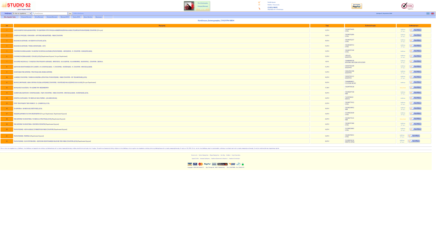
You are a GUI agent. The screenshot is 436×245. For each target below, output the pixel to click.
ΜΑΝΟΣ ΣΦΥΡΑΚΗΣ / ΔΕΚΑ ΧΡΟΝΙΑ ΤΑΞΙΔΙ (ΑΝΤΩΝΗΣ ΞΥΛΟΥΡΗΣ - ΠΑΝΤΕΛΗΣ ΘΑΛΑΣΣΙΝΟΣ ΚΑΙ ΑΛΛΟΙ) (48, 82)
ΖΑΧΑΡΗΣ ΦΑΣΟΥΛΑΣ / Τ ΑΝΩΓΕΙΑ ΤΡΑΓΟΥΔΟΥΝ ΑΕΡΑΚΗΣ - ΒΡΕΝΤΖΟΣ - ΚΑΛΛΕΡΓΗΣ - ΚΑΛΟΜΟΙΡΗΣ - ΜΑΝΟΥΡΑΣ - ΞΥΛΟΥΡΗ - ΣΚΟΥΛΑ (58, 61)
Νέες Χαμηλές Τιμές (10, 17)
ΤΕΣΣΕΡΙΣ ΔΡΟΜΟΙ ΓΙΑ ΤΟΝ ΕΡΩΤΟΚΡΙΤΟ (27, 114)
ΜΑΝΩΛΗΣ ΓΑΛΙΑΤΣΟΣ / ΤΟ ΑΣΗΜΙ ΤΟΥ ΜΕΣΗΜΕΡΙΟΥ (31, 87)
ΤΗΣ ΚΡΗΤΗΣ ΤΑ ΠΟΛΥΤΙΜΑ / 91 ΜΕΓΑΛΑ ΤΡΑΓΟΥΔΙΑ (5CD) (32, 119)
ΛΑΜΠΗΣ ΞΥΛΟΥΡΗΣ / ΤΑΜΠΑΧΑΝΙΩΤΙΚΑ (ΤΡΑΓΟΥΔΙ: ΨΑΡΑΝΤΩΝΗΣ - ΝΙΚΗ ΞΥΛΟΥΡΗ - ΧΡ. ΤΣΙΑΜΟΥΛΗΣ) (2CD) (50, 77)
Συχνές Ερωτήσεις (236, 155)
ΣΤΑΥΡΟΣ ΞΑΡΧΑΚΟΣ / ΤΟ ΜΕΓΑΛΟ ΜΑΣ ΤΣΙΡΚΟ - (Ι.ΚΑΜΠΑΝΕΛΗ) (35, 98)
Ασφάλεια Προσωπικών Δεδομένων (219, 158)
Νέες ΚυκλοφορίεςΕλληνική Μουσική (203, 4)
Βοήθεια (270, 4)
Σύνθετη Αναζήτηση (78, 13)
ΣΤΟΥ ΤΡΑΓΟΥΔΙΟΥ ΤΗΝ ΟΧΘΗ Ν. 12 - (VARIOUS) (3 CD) (31, 103)
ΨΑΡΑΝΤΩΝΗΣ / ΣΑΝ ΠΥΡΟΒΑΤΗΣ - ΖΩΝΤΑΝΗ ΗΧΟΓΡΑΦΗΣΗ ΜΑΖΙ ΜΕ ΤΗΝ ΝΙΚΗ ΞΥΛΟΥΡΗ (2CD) (45, 141)
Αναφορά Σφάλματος (205, 158)
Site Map (223, 155)
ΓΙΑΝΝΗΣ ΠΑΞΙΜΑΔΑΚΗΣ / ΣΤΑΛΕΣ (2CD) (27, 56)
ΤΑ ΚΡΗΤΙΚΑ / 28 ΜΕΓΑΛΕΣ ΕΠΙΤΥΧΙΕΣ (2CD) (28, 108)
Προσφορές (99, 17)
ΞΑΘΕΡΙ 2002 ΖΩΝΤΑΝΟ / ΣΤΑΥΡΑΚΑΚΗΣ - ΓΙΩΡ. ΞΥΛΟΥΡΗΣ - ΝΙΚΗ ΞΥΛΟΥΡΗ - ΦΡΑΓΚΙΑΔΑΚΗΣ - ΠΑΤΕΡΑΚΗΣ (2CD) (51, 93)
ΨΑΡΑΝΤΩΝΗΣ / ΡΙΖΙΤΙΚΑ (22, 136)
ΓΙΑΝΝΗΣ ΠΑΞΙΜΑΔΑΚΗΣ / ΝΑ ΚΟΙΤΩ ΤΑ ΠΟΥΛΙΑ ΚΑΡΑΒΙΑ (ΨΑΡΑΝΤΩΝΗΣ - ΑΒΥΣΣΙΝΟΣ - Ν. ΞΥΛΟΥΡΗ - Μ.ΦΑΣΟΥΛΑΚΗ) (53, 51)
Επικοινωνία (276, 4)
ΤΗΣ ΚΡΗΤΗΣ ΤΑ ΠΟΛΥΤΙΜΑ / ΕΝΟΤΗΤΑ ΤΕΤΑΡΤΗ (29, 124)
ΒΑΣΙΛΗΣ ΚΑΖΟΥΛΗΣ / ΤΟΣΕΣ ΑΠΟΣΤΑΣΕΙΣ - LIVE (30, 46)
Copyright (190, 167)
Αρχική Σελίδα (195, 158)
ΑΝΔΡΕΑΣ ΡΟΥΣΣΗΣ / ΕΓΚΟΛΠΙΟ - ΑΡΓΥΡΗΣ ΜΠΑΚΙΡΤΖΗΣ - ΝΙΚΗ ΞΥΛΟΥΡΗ (38, 35)
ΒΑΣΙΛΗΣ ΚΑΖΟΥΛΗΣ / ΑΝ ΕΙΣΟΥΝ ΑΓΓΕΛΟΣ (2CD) (30, 41)
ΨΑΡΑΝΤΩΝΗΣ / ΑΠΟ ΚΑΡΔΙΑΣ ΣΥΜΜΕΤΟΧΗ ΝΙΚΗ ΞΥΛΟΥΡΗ (33, 129)
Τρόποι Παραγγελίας (203, 155)
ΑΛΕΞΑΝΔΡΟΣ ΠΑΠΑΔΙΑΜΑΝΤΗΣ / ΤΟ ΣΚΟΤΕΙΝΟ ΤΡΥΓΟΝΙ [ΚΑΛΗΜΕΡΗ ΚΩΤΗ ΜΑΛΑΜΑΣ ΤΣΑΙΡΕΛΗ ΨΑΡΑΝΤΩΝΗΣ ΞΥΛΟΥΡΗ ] (55, 30)
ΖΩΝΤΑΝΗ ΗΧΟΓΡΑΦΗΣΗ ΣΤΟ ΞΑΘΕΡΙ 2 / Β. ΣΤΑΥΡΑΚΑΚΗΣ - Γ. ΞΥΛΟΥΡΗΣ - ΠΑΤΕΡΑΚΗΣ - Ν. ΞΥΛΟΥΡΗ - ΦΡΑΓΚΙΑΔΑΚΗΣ (53, 67)
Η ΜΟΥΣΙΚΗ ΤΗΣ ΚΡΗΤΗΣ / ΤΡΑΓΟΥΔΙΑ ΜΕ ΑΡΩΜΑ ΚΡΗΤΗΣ (33, 72)
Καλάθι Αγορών (272, 2)
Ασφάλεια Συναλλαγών (234, 158)
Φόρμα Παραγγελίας (214, 155)
